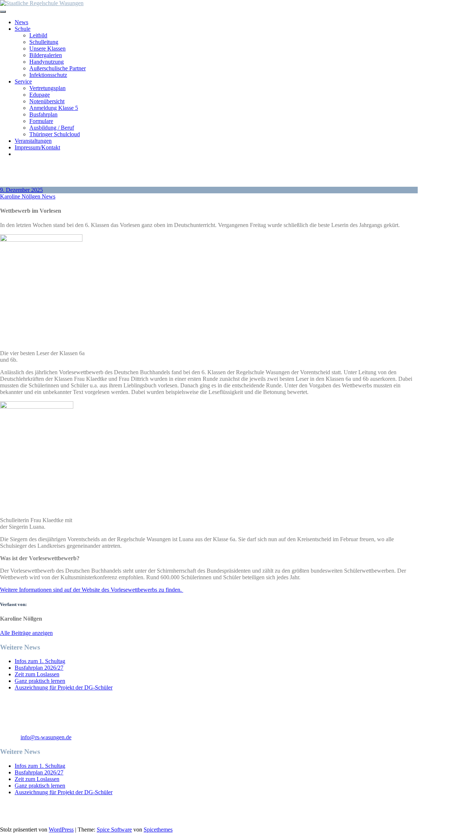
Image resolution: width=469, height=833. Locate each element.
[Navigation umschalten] (3, 12)
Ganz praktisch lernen (40, 681)
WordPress (61, 829)
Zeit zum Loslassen (37, 674)
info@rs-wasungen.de (46, 737)
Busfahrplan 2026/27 (39, 668)
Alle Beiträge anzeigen (26, 633)
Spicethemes (158, 829)
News (48, 196)
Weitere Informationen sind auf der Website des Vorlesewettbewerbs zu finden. (91, 590)
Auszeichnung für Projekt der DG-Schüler (63, 687)
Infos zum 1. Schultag (40, 661)
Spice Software (114, 829)
